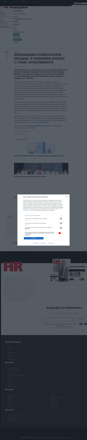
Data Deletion (36, 243)
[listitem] (43, 215)
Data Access (43, 243)
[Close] (67, 197)
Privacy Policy (51, 243)
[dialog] (43, 220)
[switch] (60, 218)
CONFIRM (33, 238)
